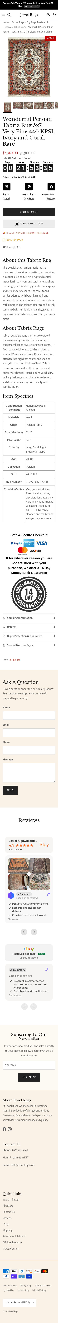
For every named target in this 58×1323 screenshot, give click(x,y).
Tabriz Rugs (20, 27)
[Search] (10, 14)
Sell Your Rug (23, 1290)
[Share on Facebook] (14, 660)
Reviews (7, 1218)
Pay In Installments (43, 1285)
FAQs (6, 1224)
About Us (8, 1205)
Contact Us (9, 1212)
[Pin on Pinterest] (18, 660)
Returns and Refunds (14, 1236)
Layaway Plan (8, 1290)
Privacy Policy (25, 1285)
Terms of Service (9, 1285)
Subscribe (29, 1077)
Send (10, 790)
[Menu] (3, 14)
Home (6, 22)
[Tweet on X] (10, 660)
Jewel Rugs (13, 1311)
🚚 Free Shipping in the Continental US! (26, 233)
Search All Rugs (11, 1199)
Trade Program (11, 1248)
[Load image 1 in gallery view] (29, 67)
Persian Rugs (17, 22)
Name (6, 707)
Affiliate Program (12, 1242)
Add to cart (29, 212)
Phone (6, 742)
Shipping (8, 1230)
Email (6, 724)
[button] (14, 919)
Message (8, 759)
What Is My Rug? (39, 1290)
